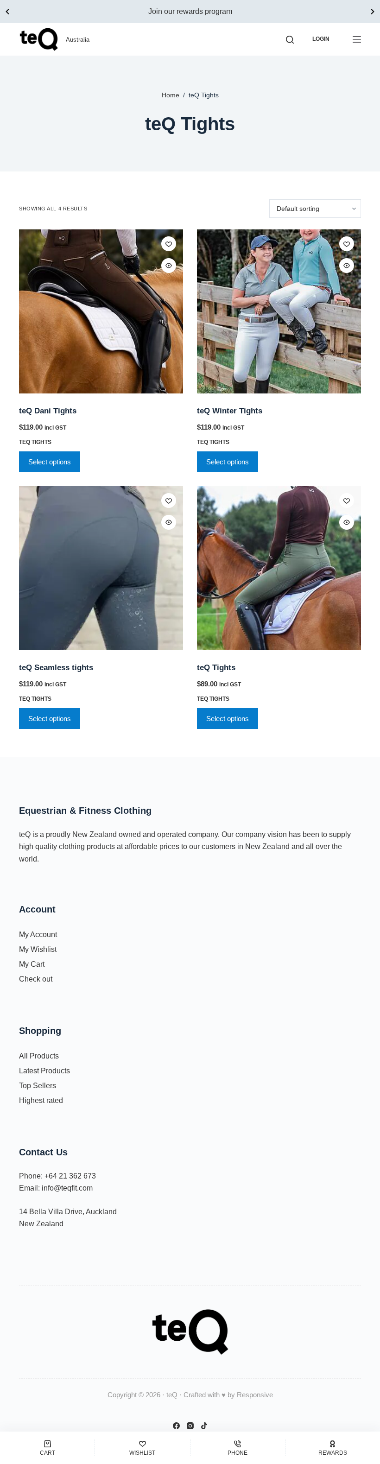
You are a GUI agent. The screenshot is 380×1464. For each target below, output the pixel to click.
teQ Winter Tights (229, 410)
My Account (38, 934)
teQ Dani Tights (47, 410)
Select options (49, 462)
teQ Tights (35, 442)
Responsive (255, 1395)
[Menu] (357, 39)
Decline (87, 1430)
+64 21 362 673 (70, 1176)
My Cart (31, 964)
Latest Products (44, 1071)
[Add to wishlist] (168, 243)
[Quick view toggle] (168, 265)
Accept (44, 1430)
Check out (35, 979)
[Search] (290, 40)
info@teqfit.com (67, 1188)
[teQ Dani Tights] (101, 311)
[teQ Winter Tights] (279, 311)
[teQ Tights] (279, 568)
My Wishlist (38, 949)
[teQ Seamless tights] (101, 568)
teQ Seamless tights (56, 667)
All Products (39, 1056)
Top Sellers (37, 1086)
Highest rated (41, 1100)
